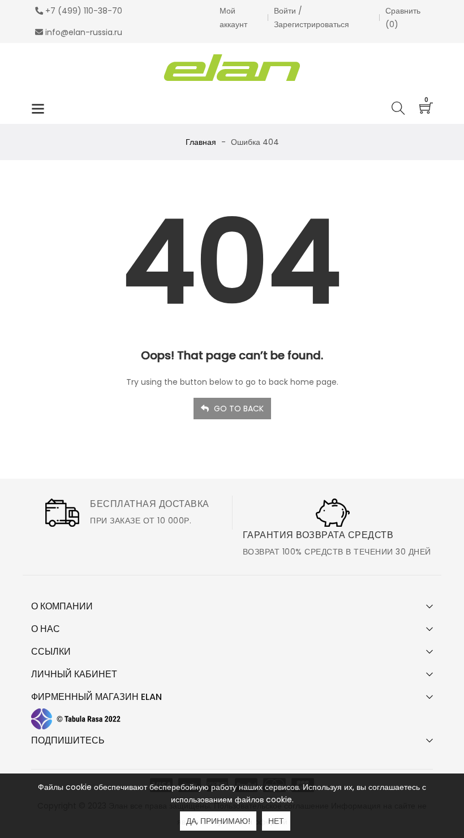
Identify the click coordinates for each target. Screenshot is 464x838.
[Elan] (232, 67)
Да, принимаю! (218, 821)
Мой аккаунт (233, 17)
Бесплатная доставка (149, 503)
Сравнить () (402, 17)
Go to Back (238, 408)
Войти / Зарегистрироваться (311, 17)
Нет (276, 821)
